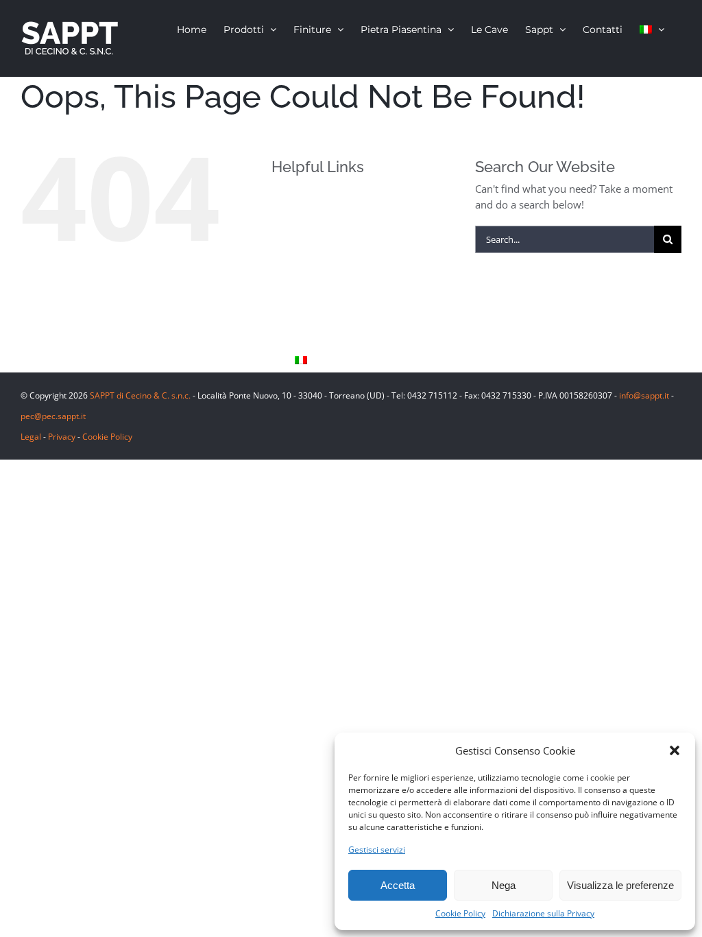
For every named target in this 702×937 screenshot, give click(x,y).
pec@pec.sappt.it (53, 416)
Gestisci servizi (376, 849)
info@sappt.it (644, 395)
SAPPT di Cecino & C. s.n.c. (140, 395)
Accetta (397, 885)
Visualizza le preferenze (620, 885)
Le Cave (312, 291)
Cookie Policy (460, 913)
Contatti (313, 337)
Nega (504, 885)
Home (308, 199)
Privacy (61, 436)
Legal (31, 436)
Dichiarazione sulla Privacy (543, 913)
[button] (674, 750)
